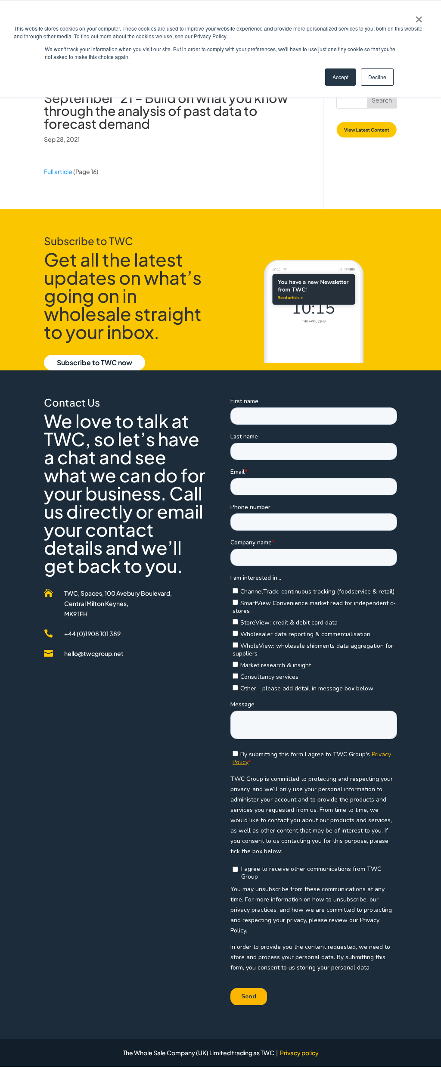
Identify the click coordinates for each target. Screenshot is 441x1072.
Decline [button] (377, 77)
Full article (58, 171)
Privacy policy (299, 1052)
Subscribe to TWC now (94, 362)
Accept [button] (340, 77)
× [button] (419, 16)
